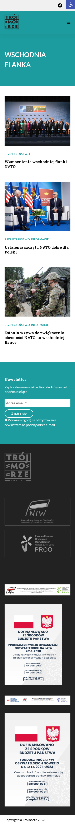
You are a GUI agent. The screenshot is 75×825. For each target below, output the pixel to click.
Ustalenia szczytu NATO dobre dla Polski (37, 250)
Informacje (40, 239)
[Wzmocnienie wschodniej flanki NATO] (38, 121)
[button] (70, 4)
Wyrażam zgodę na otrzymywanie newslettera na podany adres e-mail (30, 422)
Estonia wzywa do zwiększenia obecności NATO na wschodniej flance (34, 337)
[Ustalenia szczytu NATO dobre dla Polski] (38, 206)
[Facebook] (60, 5)
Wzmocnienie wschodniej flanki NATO (36, 164)
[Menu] (68, 22)
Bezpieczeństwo (17, 154)
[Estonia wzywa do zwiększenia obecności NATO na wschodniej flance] (38, 292)
